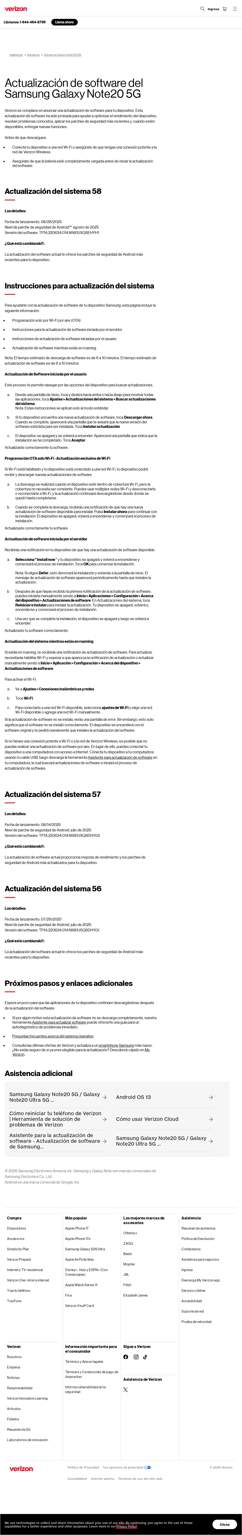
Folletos (13, 1419)
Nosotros (14, 1357)
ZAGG (128, 1243)
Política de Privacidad (83, 1467)
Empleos (14, 1367)
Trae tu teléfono (18, 1291)
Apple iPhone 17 (77, 1228)
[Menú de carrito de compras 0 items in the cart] (224, 9)
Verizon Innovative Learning (27, 1398)
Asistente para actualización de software (120, 757)
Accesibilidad (192, 1301)
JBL (126, 1274)
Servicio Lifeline (193, 1291)
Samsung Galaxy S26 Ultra (85, 1249)
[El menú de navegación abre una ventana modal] (235, 9)
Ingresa (187, 1270)
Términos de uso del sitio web (140, 1479)
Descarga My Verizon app (201, 1280)
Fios (68, 1295)
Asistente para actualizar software (59, 1022)
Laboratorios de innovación (27, 1440)
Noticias (13, 1378)
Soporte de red (193, 1311)
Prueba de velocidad (197, 1322)
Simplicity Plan (18, 1249)
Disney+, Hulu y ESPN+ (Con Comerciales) (86, 1272)
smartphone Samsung (116, 1045)
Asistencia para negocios (200, 1259)
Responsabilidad (20, 1388)
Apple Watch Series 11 (81, 1285)
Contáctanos (191, 1249)
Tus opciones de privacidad (123, 1467)
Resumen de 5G (18, 1429)
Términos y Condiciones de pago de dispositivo (91, 1374)
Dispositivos (16, 1228)
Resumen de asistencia (199, 1228)
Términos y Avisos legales (84, 1362)
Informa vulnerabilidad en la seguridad (85, 1389)
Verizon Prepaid (19, 1259)
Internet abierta (102, 1479)
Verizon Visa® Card (79, 1306)
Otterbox (130, 1233)
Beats (127, 1254)
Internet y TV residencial (25, 1270)
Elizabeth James (135, 1295)
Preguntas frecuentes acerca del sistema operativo (53, 1036)
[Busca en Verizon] (202, 9)
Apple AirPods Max (79, 1259)
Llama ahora (64, 22)
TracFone (14, 1301)
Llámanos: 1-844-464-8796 (25, 22)
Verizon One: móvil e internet (28, 1280)
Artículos (14, 1409)
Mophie (129, 1264)
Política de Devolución (198, 1239)
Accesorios (15, 1239)
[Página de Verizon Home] (16, 8)
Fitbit (127, 1285)
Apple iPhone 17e (77, 1239)
